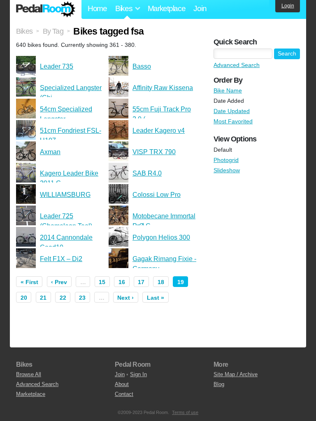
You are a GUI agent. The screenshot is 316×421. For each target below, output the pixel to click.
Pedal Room (45, 9)
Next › (125, 297)
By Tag (53, 31)
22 (63, 297)
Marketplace (167, 8)
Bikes (24, 31)
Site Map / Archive (236, 374)
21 (43, 297)
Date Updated (232, 111)
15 (102, 282)
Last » (155, 297)
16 (121, 282)
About (122, 384)
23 (82, 297)
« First (29, 282)
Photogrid (226, 160)
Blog (219, 384)
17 (141, 282)
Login (287, 6)
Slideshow (227, 170)
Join (199, 8)
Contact (124, 394)
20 (24, 297)
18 (161, 282)
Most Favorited (233, 121)
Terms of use (185, 412)
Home (97, 8)
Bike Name (228, 90)
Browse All (28, 374)
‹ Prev (59, 282)
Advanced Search (237, 65)
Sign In (138, 374)
